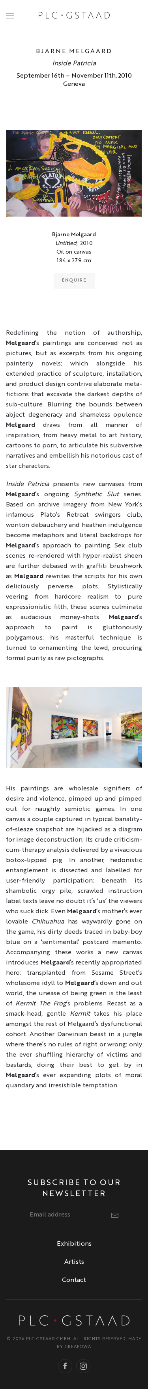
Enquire (74, 280)
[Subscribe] (115, 1215)
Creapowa (78, 1347)
